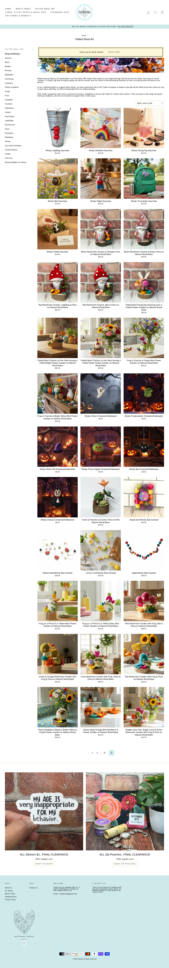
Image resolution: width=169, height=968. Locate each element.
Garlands (9, 100)
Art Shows (9, 891)
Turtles (8, 154)
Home (84, 35)
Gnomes (8, 104)
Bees (7, 62)
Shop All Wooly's (12, 54)
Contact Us (33, 888)
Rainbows (9, 137)
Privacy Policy (10, 900)
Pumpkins (9, 133)
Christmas (9, 79)
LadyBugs (9, 120)
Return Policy (10, 894)
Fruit (7, 95)
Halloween (9, 108)
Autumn (8, 58)
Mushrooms (10, 125)
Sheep (7, 141)
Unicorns (9, 158)
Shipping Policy (11, 897)
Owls (7, 129)
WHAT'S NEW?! (23, 9)
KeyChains (9, 116)
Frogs (7, 91)
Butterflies (9, 75)
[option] (84, 26)
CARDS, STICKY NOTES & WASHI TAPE (25, 12)
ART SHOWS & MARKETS (18, 16)
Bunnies (8, 70)
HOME (8, 9)
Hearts (8, 112)
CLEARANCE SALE (60, 12)
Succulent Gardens (13, 146)
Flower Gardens (12, 87)
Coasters (9, 83)
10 (105, 753)
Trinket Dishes (11, 150)
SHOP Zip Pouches (125, 864)
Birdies (8, 66)
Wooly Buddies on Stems (15, 162)
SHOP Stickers (44, 864)
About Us (8, 888)
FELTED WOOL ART (45, 9)
